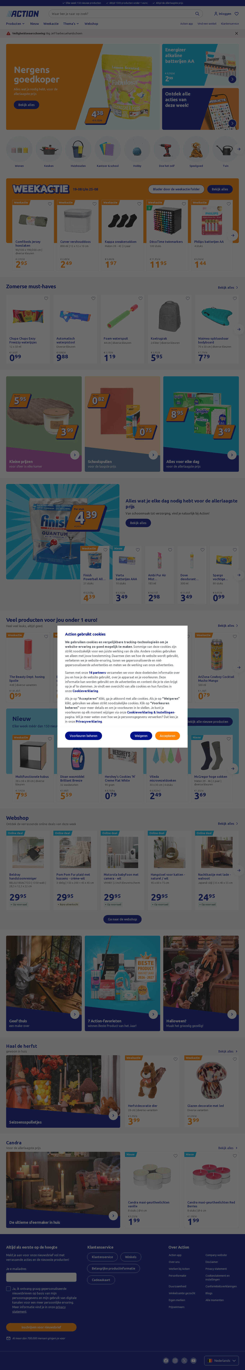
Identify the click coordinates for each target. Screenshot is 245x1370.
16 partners (97, 672)
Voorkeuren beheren (83, 736)
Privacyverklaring (89, 721)
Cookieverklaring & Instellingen (150, 712)
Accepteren (167, 736)
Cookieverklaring (85, 691)
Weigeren (141, 736)
